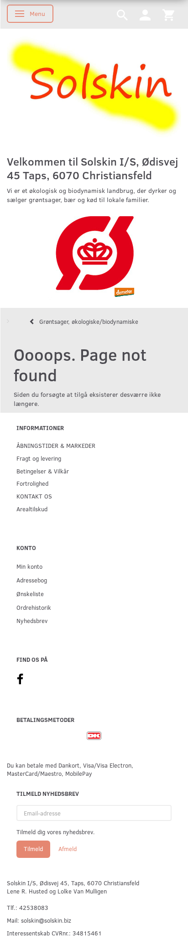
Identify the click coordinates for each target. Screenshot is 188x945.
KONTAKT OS (34, 496)
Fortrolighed (32, 483)
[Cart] (168, 14)
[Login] (145, 14)
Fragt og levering (38, 458)
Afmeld (67, 849)
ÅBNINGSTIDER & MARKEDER (55, 445)
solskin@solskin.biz (46, 920)
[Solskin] (94, 87)
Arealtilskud (31, 509)
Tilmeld (33, 849)
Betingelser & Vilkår (42, 471)
